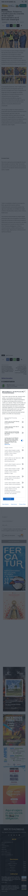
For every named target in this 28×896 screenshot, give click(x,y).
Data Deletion (5, 504)
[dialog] (14, 448)
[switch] (22, 422)
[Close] (25, 391)
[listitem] (14, 418)
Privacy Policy (22, 504)
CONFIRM (8, 499)
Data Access (14, 504)
